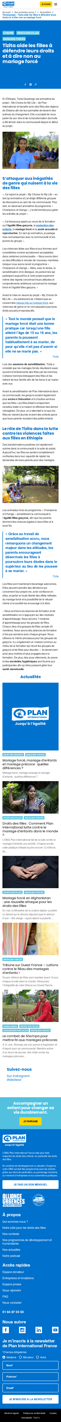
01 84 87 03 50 (13, 1311)
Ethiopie (8, 32)
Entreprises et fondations (18, 1278)
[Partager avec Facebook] (25, 84)
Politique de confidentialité (34, 1413)
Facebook (5, 1330)
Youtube (55, 1330)
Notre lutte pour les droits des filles (24, 1227)
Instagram (22, 1330)
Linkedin (38, 1330)
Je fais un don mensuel (30, 1184)
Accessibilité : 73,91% (30, 1418)
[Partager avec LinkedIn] (30, 84)
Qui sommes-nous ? (25, 12)
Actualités (45, 12)
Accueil (6, 12)
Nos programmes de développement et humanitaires (27, 1241)
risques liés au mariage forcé (32, 303)
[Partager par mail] (35, 84)
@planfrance (14, 1079)
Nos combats (10, 1233)
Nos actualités (11, 1249)
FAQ (5, 1296)
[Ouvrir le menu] (56, 4)
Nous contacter (12, 1302)
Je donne (46, 4)
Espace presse (11, 1284)
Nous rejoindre (11, 1290)
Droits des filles (28, 32)
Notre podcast (11, 1255)
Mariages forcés (14, 38)
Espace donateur (13, 1271)
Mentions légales (11, 1413)
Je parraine (30, 1121)
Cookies (53, 1413)
